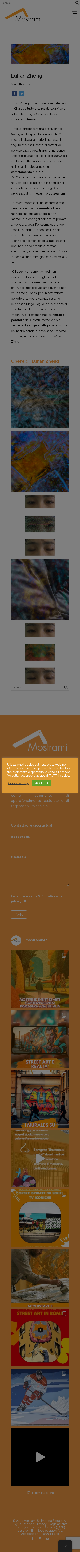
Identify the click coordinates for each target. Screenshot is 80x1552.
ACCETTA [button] (41, 783)
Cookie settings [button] (18, 783)
